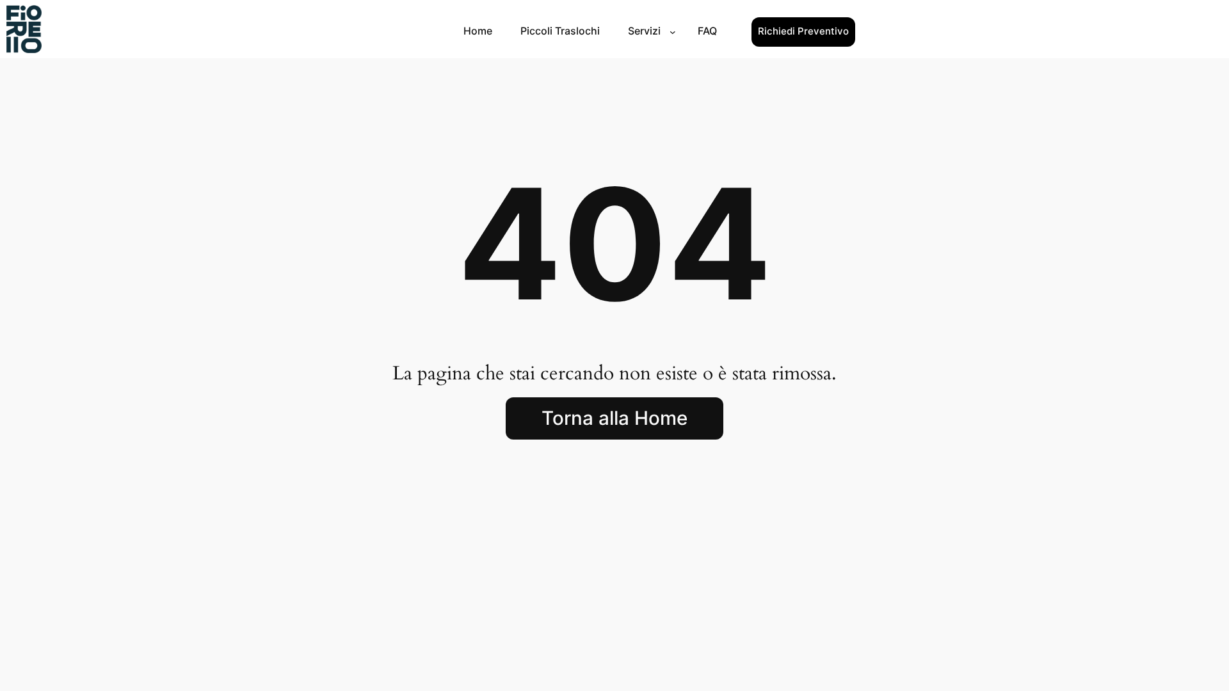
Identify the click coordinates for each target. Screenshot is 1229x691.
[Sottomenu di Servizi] (673, 32)
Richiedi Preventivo (803, 31)
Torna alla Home (614, 417)
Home (477, 30)
